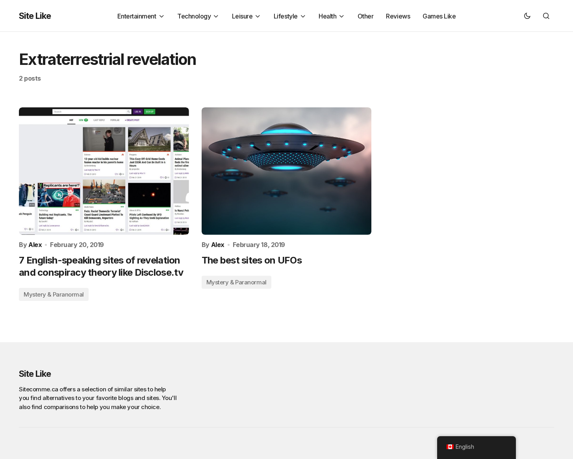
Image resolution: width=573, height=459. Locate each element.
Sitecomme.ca (38, 389)
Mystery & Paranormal (54, 294)
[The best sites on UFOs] (287, 171)
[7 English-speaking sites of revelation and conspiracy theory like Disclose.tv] (104, 171)
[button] (527, 16)
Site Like (35, 16)
